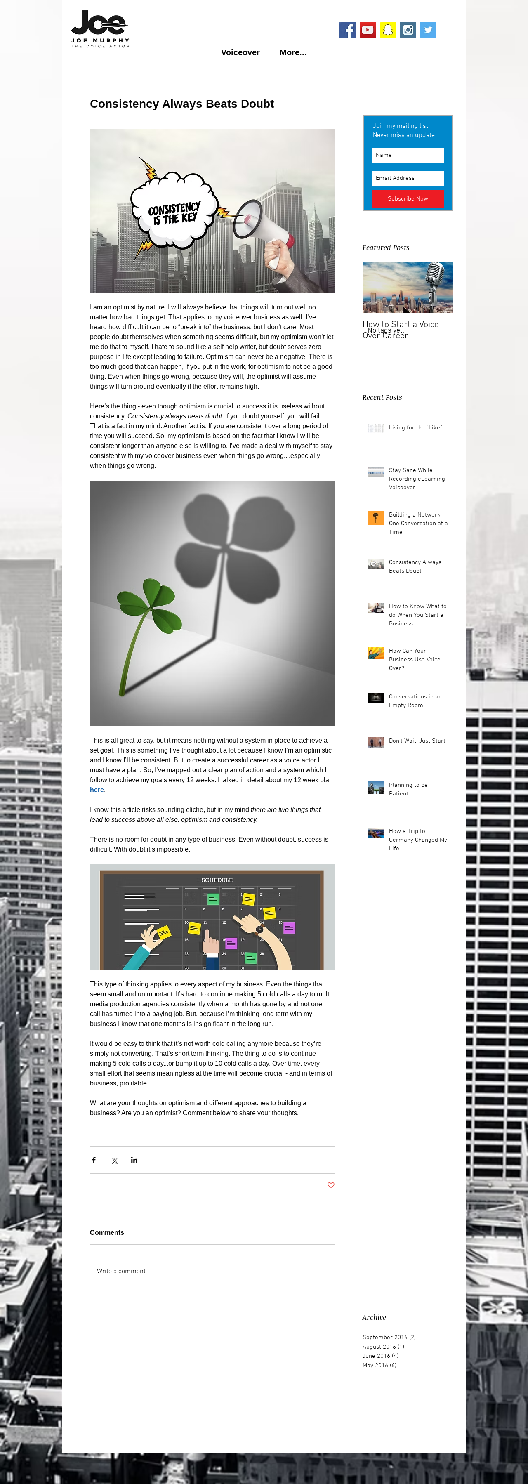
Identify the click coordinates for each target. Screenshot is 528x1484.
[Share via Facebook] (94, 1160)
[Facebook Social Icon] (347, 30)
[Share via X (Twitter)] (114, 1160)
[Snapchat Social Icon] (388, 30)
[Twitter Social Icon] (428, 30)
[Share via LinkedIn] (134, 1160)
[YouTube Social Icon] (368, 30)
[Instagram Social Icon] (408, 30)
